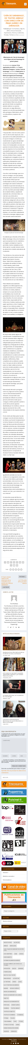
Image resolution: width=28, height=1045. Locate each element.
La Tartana (7, 981)
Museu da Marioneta (10, 991)
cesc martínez (8, 953)
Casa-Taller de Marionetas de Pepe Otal (14, 949)
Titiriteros (12, 35)
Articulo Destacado (16, 31)
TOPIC (15, 1021)
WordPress (14, 1041)
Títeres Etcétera (9, 1024)
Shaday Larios (15, 1005)
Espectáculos (7, 33)
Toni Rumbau (15, 29)
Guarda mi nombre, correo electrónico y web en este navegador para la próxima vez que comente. (13, 761)
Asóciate (5, 872)
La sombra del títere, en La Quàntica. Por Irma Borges (13, 696)
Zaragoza (14, 1031)
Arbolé (6, 945)
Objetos (6, 998)
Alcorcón (16, 942)
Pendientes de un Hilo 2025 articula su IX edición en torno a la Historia (13, 653)
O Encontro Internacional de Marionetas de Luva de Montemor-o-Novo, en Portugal (13, 721)
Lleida (20, 981)
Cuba (15, 953)
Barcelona (13, 945)
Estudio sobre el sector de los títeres (13, 964)
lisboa (14, 981)
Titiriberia (20, 1014)
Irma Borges (7, 978)
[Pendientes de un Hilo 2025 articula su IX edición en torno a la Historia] (14, 643)
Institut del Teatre (9, 975)
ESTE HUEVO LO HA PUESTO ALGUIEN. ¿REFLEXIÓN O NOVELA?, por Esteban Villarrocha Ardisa (13, 674)
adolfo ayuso (8, 942)
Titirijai (6, 1018)
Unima (17, 1024)
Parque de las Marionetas (11, 1001)
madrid (6, 988)
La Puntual (16, 978)
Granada (20, 968)
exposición (7, 968)
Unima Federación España (11, 1028)
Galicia (14, 968)
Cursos (21, 953)
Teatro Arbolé (15, 1008)
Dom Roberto (8, 957)
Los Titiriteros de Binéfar (11, 985)
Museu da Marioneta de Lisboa (12, 995)
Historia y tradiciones (18, 33)
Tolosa (12, 1018)
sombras (6, 1008)
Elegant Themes (13, 1039)
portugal (6, 1005)
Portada (6, 35)
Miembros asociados (8, 876)
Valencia (6, 1031)
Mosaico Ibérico (14, 988)
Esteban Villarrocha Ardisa (12, 960)
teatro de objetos (9, 1011)
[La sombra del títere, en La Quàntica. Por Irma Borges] (14, 686)
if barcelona (7, 971)
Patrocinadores (7, 880)
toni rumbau (7, 1021)
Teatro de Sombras (9, 1014)
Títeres (21, 1021)
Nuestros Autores (7, 921)
